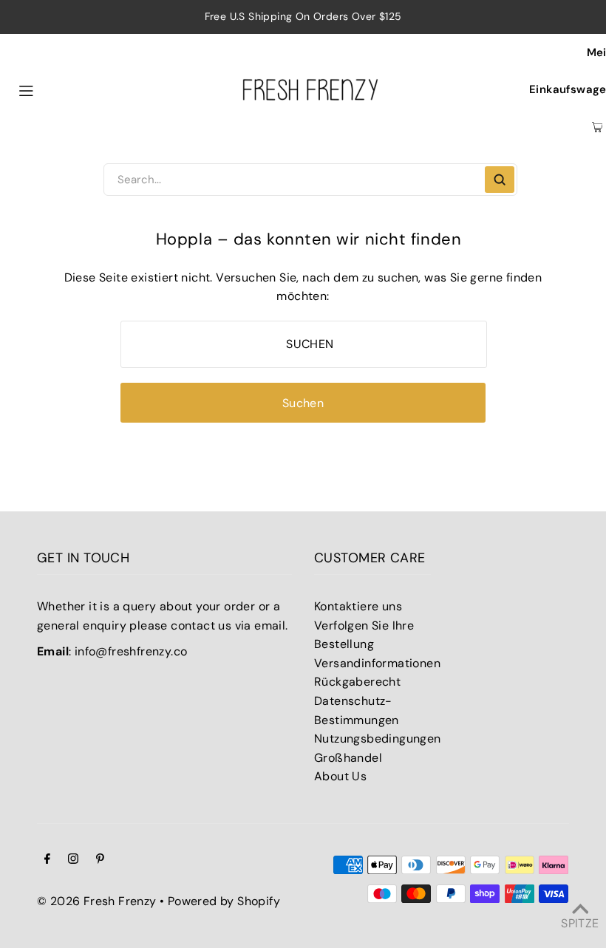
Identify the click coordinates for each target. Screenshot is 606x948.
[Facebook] (47, 860)
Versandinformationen (377, 663)
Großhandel (348, 757)
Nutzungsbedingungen (377, 738)
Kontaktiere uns (358, 606)
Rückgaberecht (357, 681)
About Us (340, 776)
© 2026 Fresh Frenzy (97, 901)
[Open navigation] (60, 89)
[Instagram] (73, 860)
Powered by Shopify (224, 901)
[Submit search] (499, 179)
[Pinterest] (100, 860)
